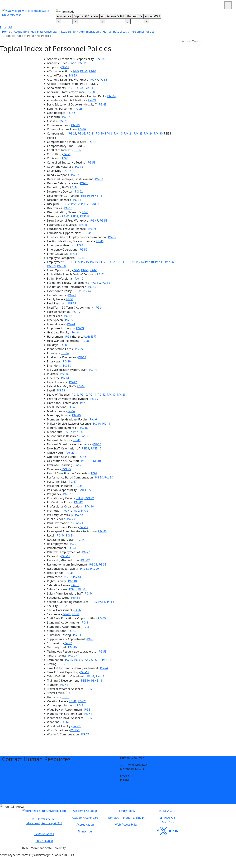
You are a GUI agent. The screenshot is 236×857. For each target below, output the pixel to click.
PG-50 (91, 92)
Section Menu (190, 41)
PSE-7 (84, 204)
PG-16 (71, 693)
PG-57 (74, 544)
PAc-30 (158, 133)
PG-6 (68, 336)
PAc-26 (169, 262)
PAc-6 (75, 332)
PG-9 (75, 394)
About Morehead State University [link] (35, 31)
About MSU (152, 16)
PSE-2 (79, 498)
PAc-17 (111, 394)
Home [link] (6, 31)
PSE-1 (91, 490)
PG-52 (65, 67)
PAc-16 (83, 225)
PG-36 (85, 341)
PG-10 (83, 394)
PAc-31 (84, 403)
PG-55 (64, 606)
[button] (121, 787)
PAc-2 (76, 511)
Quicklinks (176, 5)
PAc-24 (111, 96)
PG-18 (79, 167)
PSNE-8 (94, 204)
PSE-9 (85, 448)
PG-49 (66, 614)
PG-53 (73, 75)
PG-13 (65, 697)
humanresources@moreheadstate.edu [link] (155, 776)
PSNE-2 (89, 498)
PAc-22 (75, 204)
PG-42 (73, 382)
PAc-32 (85, 436)
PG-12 (78, 150)
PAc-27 (83, 527)
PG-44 (79, 88)
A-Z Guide (198, 5)
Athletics (215, 5)
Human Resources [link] (115, 31)
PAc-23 (138, 133)
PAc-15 (84, 672)
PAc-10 (118, 133)
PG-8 (63, 345)
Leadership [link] (68, 31)
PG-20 (71, 519)
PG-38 (69, 573)
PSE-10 (85, 196)
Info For (155, 5)
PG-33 (81, 133)
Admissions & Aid (112, 16)
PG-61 (101, 274)
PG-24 (71, 324)
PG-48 (73, 701)
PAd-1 (82, 490)
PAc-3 (73, 254)
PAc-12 (79, 278)
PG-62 (75, 175)
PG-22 (103, 262)
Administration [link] (89, 31)
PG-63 (80, 328)
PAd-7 (68, 643)
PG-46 (71, 113)
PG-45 (102, 104)
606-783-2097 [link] (139, 780)
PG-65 (69, 320)
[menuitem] (6, 32)
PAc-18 (84, 569)
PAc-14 (100, 59)
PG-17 (73, 481)
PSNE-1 (75, 598)
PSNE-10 (96, 448)
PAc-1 (73, 63)
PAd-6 (108, 133)
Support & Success (86, 16)
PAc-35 (105, 283)
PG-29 (72, 295)
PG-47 (94, 80)
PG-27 (85, 734)
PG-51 (77, 200)
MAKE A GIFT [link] (167, 811)
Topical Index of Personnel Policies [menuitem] (28, 36)
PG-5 (76, 71)
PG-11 (92, 394)
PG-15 (85, 262)
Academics (64, 16)
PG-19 (94, 262)
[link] (121, 787)
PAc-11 (82, 63)
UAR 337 (89, 336)
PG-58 (61, 390)
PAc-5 (66, 154)
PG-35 (112, 237)
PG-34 (65, 353)
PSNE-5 (66, 469)
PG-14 (67, 171)
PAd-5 (84, 71)
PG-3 (71, 88)
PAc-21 (128, 133)
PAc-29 (92, 100)
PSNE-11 (96, 196)
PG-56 (82, 129)
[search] (228, 5)
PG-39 (131, 262)
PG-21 (72, 133)
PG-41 (91, 133)
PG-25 (79, 349)
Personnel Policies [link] (142, 31)
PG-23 (112, 262)
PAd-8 (92, 71)
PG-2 (94, 473)
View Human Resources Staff (139, 794)
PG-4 (65, 158)
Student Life (134, 16)
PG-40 (99, 241)
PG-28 (78, 109)
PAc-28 (92, 229)
